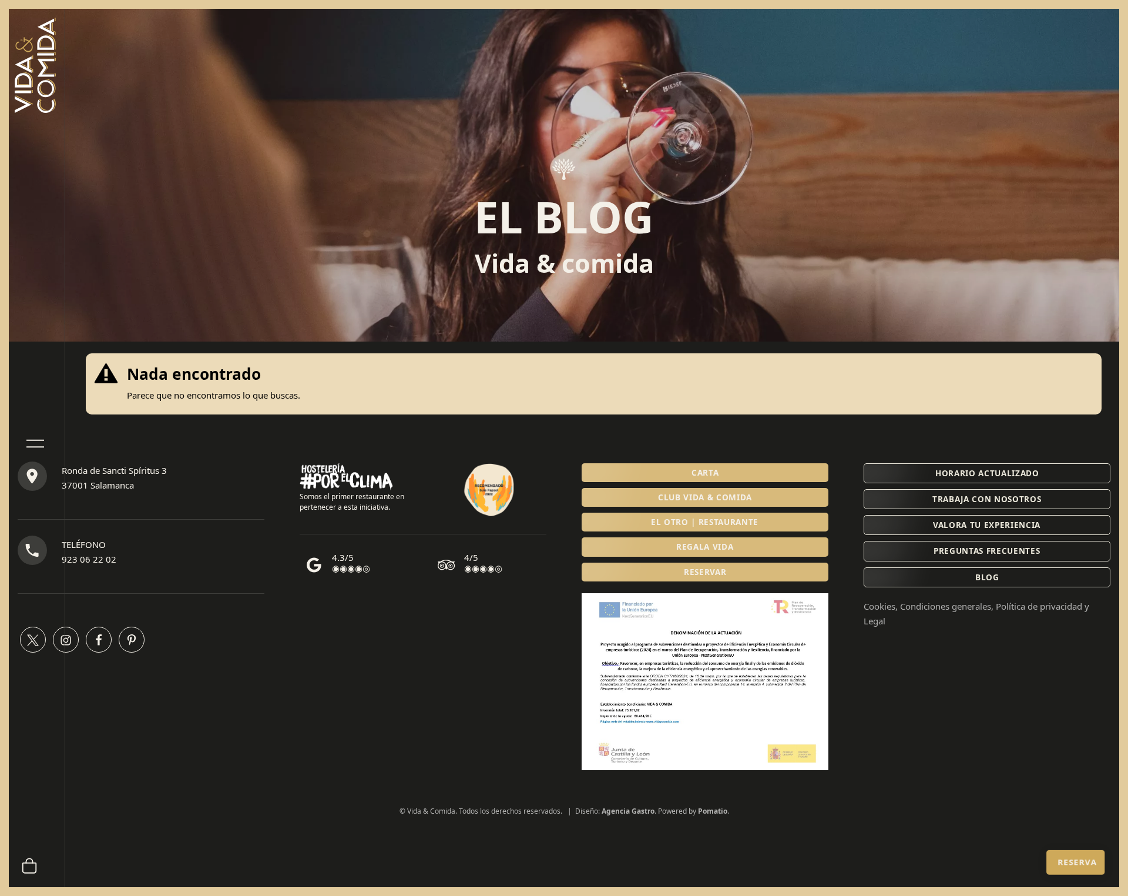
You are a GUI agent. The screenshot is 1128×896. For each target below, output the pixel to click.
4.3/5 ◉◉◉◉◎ (351, 562)
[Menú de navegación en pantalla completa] (35, 440)
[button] (705, 572)
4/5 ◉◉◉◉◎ (483, 562)
